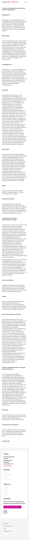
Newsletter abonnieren (12, 507)
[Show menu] (26, 2)
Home (5, 472)
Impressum (6, 523)
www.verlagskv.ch (6, 375)
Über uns (6, 492)
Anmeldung (7, 475)
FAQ (5, 477)
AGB (5, 528)
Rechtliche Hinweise (8, 526)
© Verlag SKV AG (7, 531)
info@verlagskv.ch (8, 465)
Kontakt (6, 494)
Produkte (6, 489)
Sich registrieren (8, 479)
